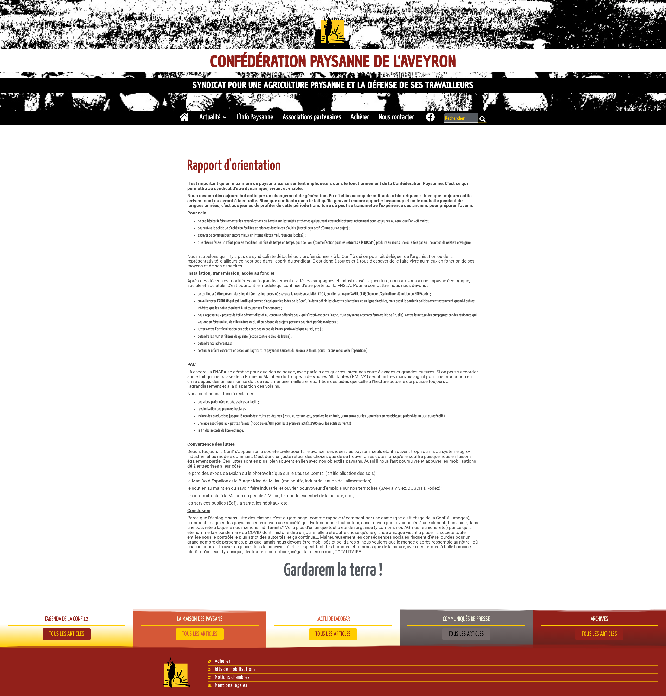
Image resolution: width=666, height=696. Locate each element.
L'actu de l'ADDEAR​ (333, 619)
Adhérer (359, 117)
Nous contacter (396, 117)
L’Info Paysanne (255, 117)
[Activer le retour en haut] (655, 685)
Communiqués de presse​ (466, 619)
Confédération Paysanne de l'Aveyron (333, 62)
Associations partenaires (312, 117)
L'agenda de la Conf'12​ (66, 619)
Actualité (210, 117)
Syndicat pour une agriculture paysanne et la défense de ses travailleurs (333, 85)
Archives (599, 619)
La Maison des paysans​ (200, 619)
